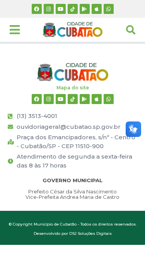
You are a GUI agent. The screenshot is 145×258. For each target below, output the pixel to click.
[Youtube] (61, 9)
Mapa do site (72, 88)
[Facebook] (37, 9)
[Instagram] (49, 9)
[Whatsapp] (109, 9)
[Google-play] (85, 9)
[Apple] (97, 9)
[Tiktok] (73, 9)
